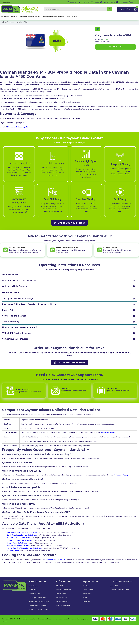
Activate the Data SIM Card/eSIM (19, 280)
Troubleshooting (10, 321)
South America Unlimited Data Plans (22, 532)
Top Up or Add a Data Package (17, 298)
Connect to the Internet (14, 315)
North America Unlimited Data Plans (22, 535)
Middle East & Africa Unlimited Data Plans (24, 548)
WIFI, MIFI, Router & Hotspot (17, 333)
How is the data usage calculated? (19, 327)
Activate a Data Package (14, 286)
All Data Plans (13, 551)
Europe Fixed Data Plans (17, 543)
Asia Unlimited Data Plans (18, 545)
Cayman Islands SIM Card (54, 560)
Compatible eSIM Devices (15, 338)
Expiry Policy (9, 310)
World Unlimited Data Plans (18, 538)
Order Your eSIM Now (71, 222)
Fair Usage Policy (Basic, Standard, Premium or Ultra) (29, 304)
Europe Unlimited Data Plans (19, 540)
